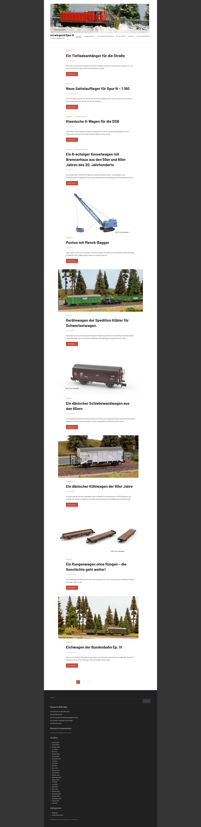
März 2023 (55, 789)
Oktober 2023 (56, 775)
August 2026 (55, 742)
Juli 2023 (54, 782)
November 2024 (56, 758)
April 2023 (55, 787)
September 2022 (56, 798)
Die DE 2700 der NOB (56, 714)
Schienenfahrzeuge (81, 116)
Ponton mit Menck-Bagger (87, 242)
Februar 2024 (56, 770)
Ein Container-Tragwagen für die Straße (61, 720)
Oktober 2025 (56, 747)
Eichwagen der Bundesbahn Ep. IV (94, 647)
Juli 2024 (54, 761)
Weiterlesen (71, 74)
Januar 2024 (55, 772)
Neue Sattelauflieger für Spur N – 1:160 (97, 88)
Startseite (78, 36)
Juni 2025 (55, 749)
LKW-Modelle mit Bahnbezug (105, 36)
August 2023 (55, 780)
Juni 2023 (55, 784)
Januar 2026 (55, 744)
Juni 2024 (55, 763)
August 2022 (55, 800)
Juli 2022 (54, 803)
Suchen (52, 697)
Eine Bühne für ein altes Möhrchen (59, 711)
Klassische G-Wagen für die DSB (92, 121)
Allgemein (69, 51)
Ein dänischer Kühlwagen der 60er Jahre (99, 486)
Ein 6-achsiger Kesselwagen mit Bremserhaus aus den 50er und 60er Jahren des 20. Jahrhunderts (96, 159)
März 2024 (55, 768)
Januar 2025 (55, 756)
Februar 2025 (56, 754)
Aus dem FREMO (120, 36)
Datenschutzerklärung (143, 36)
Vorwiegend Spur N (89, 36)
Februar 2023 (56, 791)
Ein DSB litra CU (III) (55, 723)
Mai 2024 (54, 765)
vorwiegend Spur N (62, 35)
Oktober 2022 (56, 796)
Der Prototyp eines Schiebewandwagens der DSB (64, 717)
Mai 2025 (54, 751)
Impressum (131, 36)
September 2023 (56, 777)
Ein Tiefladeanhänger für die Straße (95, 55)
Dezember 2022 (56, 793)
